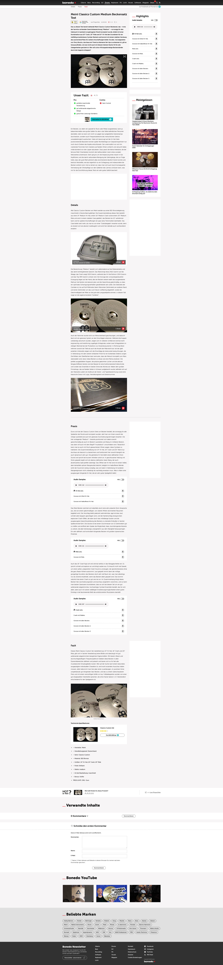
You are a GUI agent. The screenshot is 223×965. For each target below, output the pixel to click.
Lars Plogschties (95, 22)
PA (121, 2)
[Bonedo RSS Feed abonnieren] (160, 2)
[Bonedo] (69, 3)
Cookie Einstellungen (135, 957)
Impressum (131, 949)
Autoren (130, 954)
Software (137, 2)
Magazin (146, 2)
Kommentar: (75, 837)
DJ (102, 2)
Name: (73, 850)
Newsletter (72, 958)
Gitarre (83, 2)
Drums (107, 2)
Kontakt (130, 946)
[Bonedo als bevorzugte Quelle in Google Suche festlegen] (84, 22)
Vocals (130, 2)
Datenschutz (132, 952)
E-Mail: (73, 855)
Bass (89, 2)
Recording (96, 2)
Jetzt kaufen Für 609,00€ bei (100, 119)
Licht (125, 2)
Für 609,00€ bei (111, 735)
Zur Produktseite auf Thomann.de (148, 6)
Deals (152, 2)
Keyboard (114, 2)
